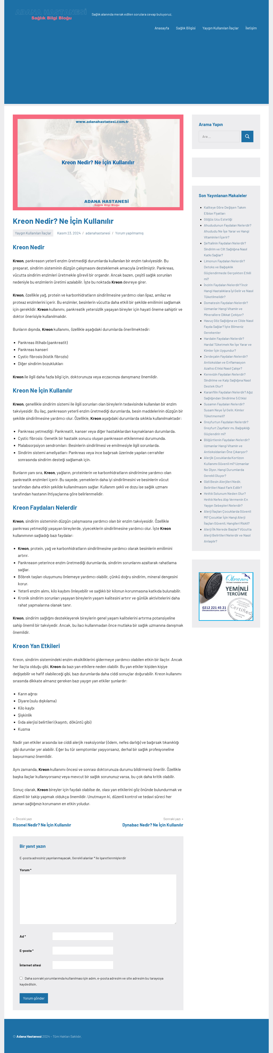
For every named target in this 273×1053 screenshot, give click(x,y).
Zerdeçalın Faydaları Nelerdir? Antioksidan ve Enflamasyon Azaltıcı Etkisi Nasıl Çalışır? (226, 362)
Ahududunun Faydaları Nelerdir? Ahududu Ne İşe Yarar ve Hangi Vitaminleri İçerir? (227, 231)
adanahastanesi (98, 233)
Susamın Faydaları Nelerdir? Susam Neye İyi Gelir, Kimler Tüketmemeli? (224, 410)
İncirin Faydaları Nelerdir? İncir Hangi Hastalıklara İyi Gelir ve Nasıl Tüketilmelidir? (228, 291)
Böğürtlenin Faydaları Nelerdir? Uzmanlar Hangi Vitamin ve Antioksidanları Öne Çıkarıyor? (227, 446)
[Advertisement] (136, 74)
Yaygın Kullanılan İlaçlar (220, 28)
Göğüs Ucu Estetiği (218, 219)
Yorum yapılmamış (129, 233)
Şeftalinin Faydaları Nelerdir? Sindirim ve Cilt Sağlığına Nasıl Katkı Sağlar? (225, 249)
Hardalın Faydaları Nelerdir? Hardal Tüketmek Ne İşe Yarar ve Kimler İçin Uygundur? (228, 344)
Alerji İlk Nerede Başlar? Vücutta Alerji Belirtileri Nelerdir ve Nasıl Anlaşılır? (227, 535)
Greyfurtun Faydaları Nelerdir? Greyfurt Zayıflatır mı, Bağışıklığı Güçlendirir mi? (227, 428)
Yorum (25, 870)
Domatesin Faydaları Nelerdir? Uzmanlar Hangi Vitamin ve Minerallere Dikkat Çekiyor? (226, 309)
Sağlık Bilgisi (186, 28)
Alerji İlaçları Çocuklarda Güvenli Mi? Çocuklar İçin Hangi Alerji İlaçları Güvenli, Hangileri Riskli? (227, 517)
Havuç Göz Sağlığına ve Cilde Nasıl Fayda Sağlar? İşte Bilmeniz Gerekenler (228, 326)
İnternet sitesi (30, 965)
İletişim (251, 28)
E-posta (26, 950)
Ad (23, 936)
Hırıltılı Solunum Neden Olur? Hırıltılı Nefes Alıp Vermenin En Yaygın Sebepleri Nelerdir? (226, 499)
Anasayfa (162, 28)
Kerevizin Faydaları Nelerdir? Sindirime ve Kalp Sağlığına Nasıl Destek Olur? (227, 380)
